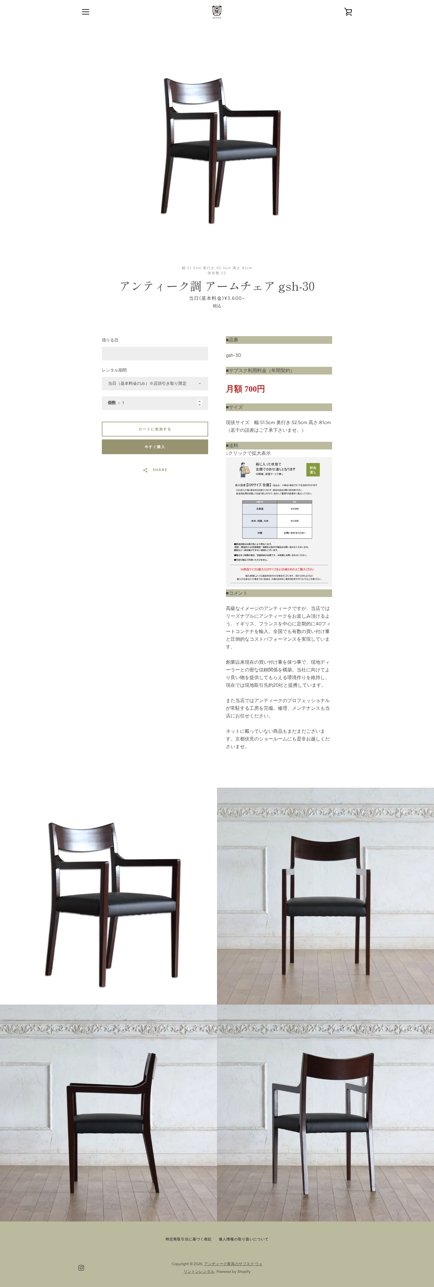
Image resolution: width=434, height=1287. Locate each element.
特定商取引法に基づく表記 (189, 1239)
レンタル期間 (114, 370)
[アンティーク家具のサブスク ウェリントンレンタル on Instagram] (81, 1267)
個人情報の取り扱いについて (244, 1239)
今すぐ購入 (155, 447)
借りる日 (110, 340)
